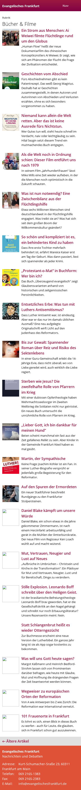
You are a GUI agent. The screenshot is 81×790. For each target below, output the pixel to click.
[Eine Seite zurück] (55, 5)
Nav (65, 6)
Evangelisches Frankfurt (20, 6)
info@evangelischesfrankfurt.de (42, 783)
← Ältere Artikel (15, 741)
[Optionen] (75, 5)
